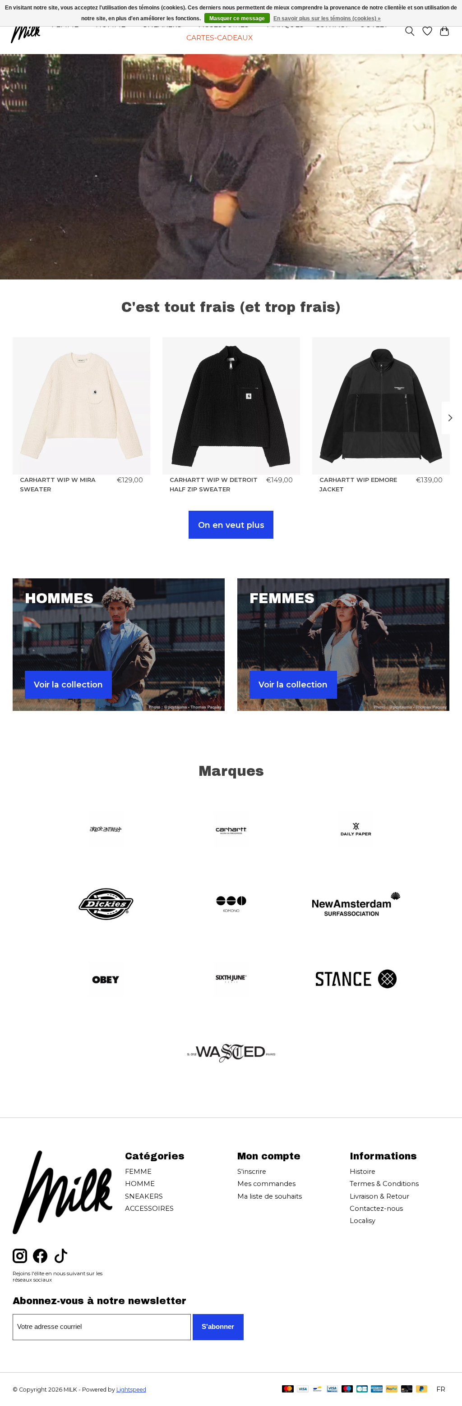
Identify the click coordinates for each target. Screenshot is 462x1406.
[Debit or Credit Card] (407, 1389)
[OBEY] (106, 979)
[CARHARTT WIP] (231, 830)
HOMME (140, 1184)
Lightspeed (131, 1389)
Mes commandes (266, 1184)
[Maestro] (347, 1389)
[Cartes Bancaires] (362, 1389)
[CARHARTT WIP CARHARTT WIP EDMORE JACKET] (381, 406)
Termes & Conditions (384, 1184)
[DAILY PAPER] (356, 830)
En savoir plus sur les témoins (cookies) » (327, 18)
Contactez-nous (376, 1208)
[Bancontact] (317, 1389)
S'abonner (218, 1326)
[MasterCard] (288, 1389)
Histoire (362, 1172)
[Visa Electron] (332, 1389)
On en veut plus (231, 525)
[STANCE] (356, 979)
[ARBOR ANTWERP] (106, 830)
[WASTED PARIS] (231, 1054)
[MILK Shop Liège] (25, 30)
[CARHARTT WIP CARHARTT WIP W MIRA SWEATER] (81, 406)
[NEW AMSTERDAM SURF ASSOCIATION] (356, 905)
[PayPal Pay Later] (422, 1389)
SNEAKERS (144, 1196)
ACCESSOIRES (149, 1208)
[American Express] (377, 1389)
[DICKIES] (106, 905)
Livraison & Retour (379, 1196)
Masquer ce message (237, 18)
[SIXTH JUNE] (231, 979)
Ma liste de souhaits (269, 1196)
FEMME (138, 1172)
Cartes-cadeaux (219, 37)
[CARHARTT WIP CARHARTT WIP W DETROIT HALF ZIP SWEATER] (231, 406)
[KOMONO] (231, 905)
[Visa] (303, 1389)
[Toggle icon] (409, 31)
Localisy (362, 1221)
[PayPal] (391, 1389)
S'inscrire (251, 1172)
